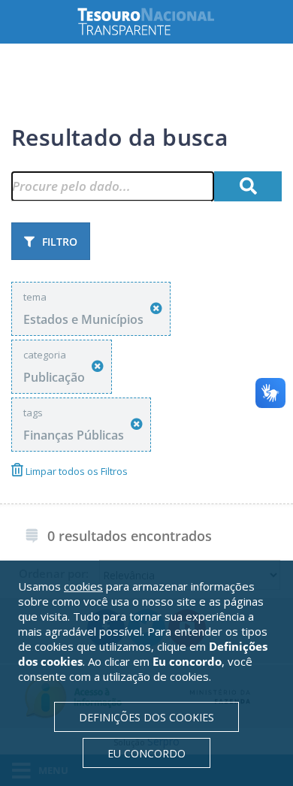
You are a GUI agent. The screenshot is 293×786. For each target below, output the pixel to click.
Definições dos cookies (146, 717)
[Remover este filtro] (156, 308)
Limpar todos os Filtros (75, 471)
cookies (83, 586)
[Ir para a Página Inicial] (157, 21)
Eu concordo (146, 753)
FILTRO (59, 241)
